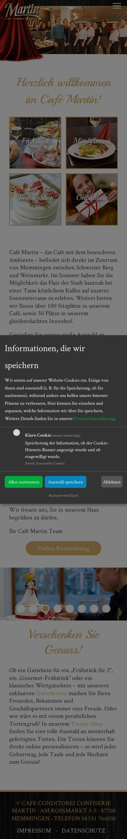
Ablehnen (112, 482)
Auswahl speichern (65, 482)
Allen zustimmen (23, 482)
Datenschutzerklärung (94, 418)
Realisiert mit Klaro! (64, 495)
